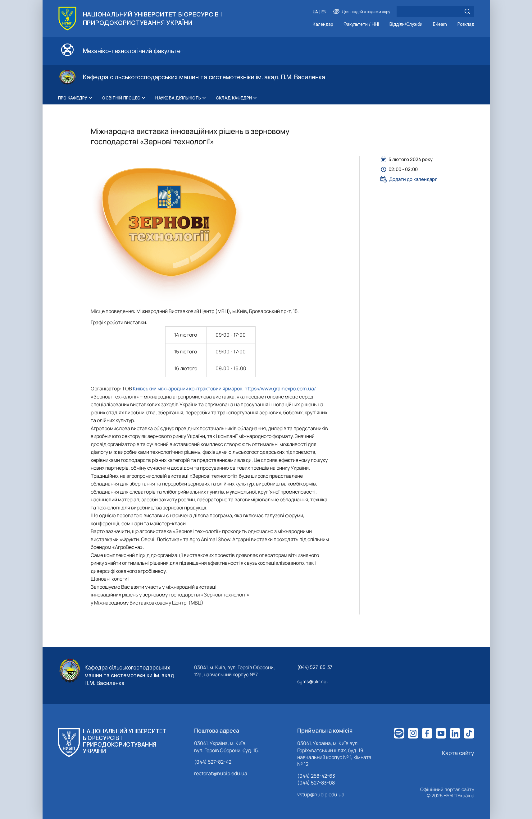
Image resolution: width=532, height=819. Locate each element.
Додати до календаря (413, 179)
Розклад (465, 24)
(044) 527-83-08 (316, 782)
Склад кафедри (234, 97)
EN (323, 12)
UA (315, 12)
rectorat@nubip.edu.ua (220, 773)
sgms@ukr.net (312, 681)
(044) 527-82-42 (212, 761)
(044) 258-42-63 (316, 775)
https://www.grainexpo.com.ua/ (280, 388)
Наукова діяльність (178, 97)
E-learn (440, 24)
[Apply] (467, 11)
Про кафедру (73, 97)
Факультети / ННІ (361, 24)
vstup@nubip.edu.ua (320, 794)
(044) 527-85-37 (314, 667)
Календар (323, 24)
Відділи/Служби (405, 24)
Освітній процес (121, 97)
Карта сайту (458, 753)
